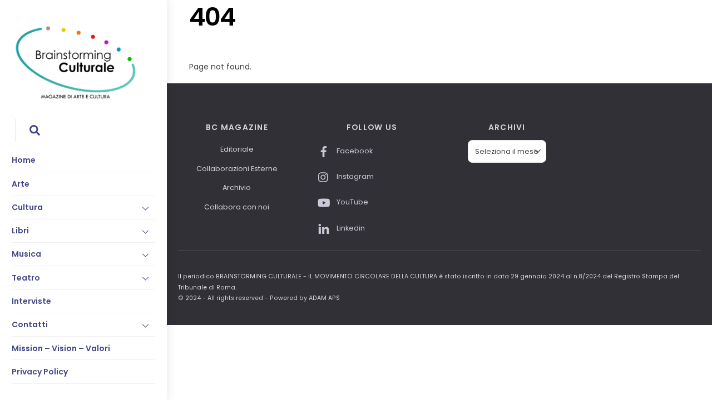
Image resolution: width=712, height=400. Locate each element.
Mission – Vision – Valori (61, 348)
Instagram (354, 176)
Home (24, 160)
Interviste (31, 301)
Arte (20, 183)
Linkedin (350, 228)
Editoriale (237, 149)
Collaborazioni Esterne (237, 168)
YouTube (351, 202)
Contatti (30, 324)
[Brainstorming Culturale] (76, 97)
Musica (26, 253)
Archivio (236, 187)
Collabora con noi (236, 207)
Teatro (26, 277)
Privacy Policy (40, 371)
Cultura (27, 207)
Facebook (354, 151)
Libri (20, 230)
